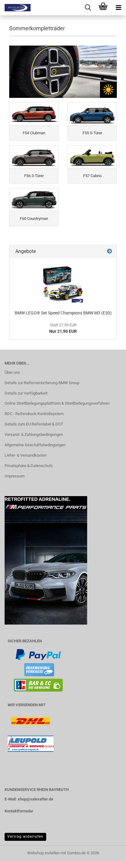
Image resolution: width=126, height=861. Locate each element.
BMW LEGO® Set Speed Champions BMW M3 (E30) (63, 312)
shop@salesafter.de (35, 799)
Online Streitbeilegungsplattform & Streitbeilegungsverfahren (57, 403)
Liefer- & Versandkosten (25, 455)
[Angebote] (109, 251)
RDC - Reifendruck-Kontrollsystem (34, 413)
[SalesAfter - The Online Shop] (15, 7)
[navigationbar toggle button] (118, 7)
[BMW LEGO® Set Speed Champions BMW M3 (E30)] (63, 282)
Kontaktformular (19, 811)
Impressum (14, 476)
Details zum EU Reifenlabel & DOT (34, 424)
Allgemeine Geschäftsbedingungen (35, 445)
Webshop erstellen (43, 853)
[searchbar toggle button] (87, 7)
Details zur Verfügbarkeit (26, 393)
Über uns (12, 372)
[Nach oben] (109, 851)
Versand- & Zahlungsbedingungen (34, 434)
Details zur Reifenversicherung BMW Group (42, 382)
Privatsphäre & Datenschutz (29, 465)
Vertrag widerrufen (25, 836)
